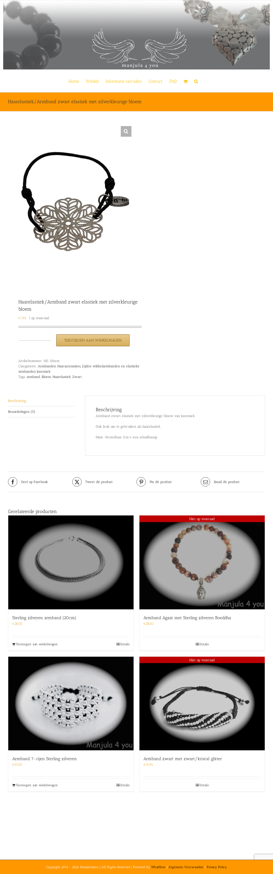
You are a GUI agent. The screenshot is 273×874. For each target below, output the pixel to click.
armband (33, 377)
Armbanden (47, 366)
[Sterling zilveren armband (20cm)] (71, 562)
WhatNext (158, 867)
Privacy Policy (217, 867)
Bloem (46, 377)
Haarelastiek (62, 377)
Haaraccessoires (69, 366)
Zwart (77, 377)
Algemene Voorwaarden (186, 867)
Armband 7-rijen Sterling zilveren (44, 758)
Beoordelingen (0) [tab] (21, 412)
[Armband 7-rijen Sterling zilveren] (71, 704)
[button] (196, 81)
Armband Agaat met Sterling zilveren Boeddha (187, 617)
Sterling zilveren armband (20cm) (44, 617)
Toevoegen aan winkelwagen (93, 340)
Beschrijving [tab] (17, 401)
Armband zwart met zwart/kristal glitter (182, 758)
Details (125, 644)
